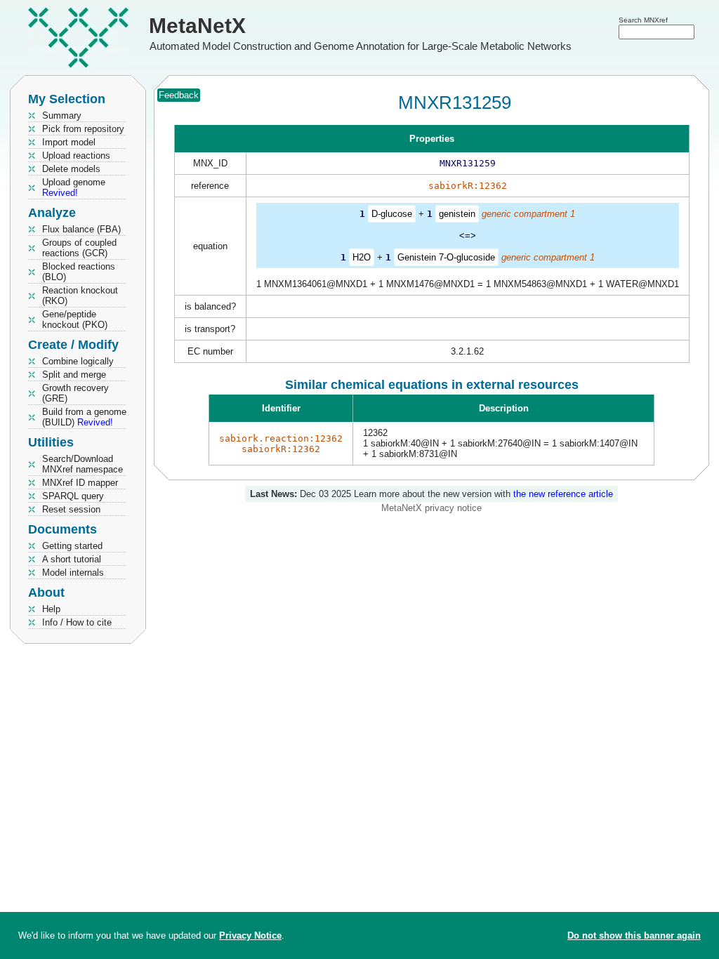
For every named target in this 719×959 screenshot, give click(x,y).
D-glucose (391, 214)
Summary (61, 115)
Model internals (73, 572)
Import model (68, 142)
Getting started (72, 546)
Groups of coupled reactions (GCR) (79, 247)
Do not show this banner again (634, 935)
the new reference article (563, 494)
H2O (361, 257)
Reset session (71, 509)
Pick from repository (83, 129)
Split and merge (74, 374)
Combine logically (78, 361)
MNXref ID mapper (80, 482)
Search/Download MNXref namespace (82, 464)
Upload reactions (76, 155)
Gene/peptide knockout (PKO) (74, 319)
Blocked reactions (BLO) (78, 271)
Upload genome (73, 187)
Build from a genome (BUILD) (84, 417)
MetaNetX (197, 25)
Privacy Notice (250, 935)
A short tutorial (71, 559)
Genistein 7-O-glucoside (446, 257)
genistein (457, 214)
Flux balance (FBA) (81, 229)
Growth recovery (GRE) (75, 393)
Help (51, 609)
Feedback (179, 95)
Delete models (71, 169)
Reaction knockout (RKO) (80, 295)
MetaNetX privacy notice (431, 508)
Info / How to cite (77, 622)
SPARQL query (73, 496)
